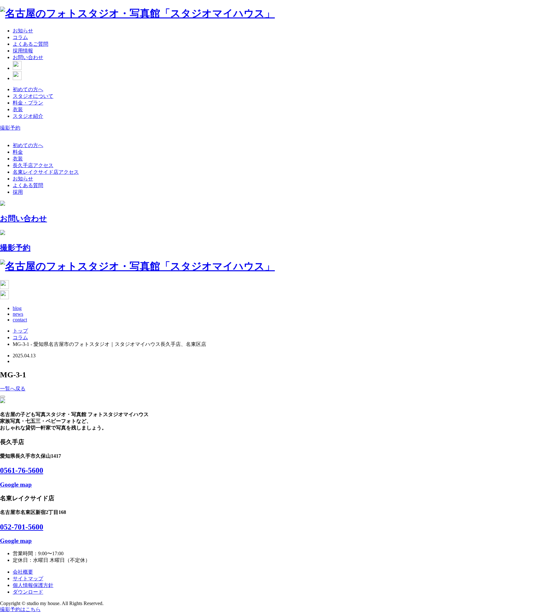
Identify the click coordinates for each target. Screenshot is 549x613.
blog (17, 308)
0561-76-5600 (21, 470)
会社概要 (23, 572)
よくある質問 (28, 185)
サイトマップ (28, 578)
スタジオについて (33, 96)
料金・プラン (28, 102)
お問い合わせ (28, 57)
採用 (18, 192)
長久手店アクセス (33, 165)
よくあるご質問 (30, 44)
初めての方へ (28, 89)
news (18, 314)
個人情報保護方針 (33, 585)
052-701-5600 (21, 527)
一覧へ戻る (12, 388)
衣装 (18, 109)
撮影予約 (10, 128)
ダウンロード (28, 592)
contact (20, 319)
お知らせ (23, 30)
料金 (18, 152)
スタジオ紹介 (28, 116)
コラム (20, 37)
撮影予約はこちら (20, 609)
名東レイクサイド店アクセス (46, 172)
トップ (20, 330)
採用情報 (23, 50)
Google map (16, 484)
